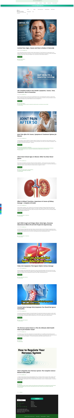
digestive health (20, 104)
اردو (31, 9)
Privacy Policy (33, 405)
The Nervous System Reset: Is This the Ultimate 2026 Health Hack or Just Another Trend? (35, 328)
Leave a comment (20, 149)
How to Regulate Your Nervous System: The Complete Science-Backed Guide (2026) (36, 371)
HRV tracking (54, 385)
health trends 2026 (40, 385)
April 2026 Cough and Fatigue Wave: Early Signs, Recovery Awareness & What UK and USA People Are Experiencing (35, 224)
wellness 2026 (51, 386)
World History (53, 9)
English (28, 9)
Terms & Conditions (34, 406)
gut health (27, 104)
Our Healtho (20, 11)
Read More (20, 56)
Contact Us (32, 402)
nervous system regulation (20, 386)
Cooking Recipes (47, 9)
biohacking (27, 385)
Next (21, 392)
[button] (27, 14)
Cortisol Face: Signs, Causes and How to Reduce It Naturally (35, 48)
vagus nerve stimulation (46, 386)
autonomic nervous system (21, 385)
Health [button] (34, 9)
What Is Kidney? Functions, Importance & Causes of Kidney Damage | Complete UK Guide (35, 202)
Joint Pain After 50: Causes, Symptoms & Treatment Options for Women (37, 135)
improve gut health (45, 104)
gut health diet (31, 104)
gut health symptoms (36, 104)
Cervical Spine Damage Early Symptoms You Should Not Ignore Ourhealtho (36, 308)
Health (19, 59)
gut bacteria (24, 104)
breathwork (30, 385)
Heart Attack (20, 170)
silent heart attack (24, 170)
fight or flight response (35, 385)
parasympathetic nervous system (34, 386)
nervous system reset (27, 386)
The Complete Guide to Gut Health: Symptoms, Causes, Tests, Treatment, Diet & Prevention (36, 91)
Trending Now (29, 11)
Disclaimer (48, 416)
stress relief (40, 386)
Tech (33, 11)
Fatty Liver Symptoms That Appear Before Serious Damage (35, 266)
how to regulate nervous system (48, 385)
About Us (32, 401)
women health (28, 170)
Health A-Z (23, 59)
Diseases (19, 169)
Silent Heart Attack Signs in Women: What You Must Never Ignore (35, 157)
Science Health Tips (40, 9)
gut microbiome (41, 104)
